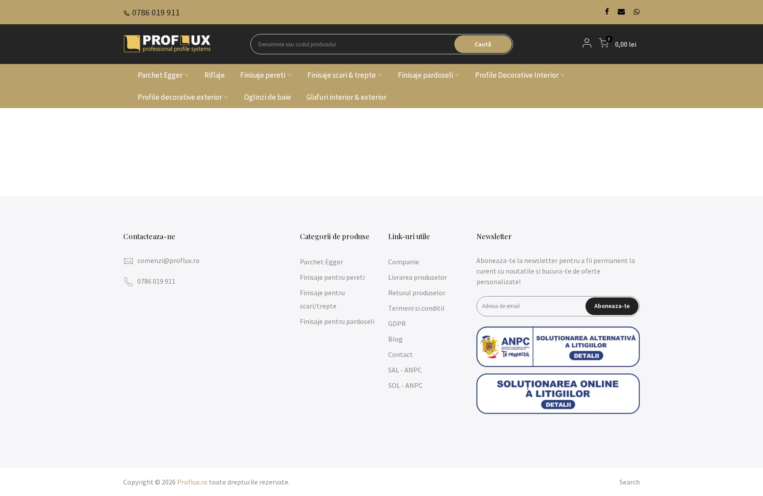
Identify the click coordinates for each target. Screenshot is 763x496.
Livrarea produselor (417, 277)
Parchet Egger (160, 75)
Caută (483, 44)
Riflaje (214, 75)
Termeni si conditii (416, 308)
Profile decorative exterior (180, 97)
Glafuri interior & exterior (346, 97)
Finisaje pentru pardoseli (337, 321)
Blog (395, 338)
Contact (400, 354)
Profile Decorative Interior (517, 75)
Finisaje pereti (262, 75)
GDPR (397, 323)
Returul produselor (417, 292)
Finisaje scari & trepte (341, 75)
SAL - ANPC (405, 369)
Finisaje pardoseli (425, 75)
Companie (403, 261)
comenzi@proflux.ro (168, 260)
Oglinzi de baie (267, 97)
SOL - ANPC (405, 385)
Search (629, 481)
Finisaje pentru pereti (332, 277)
